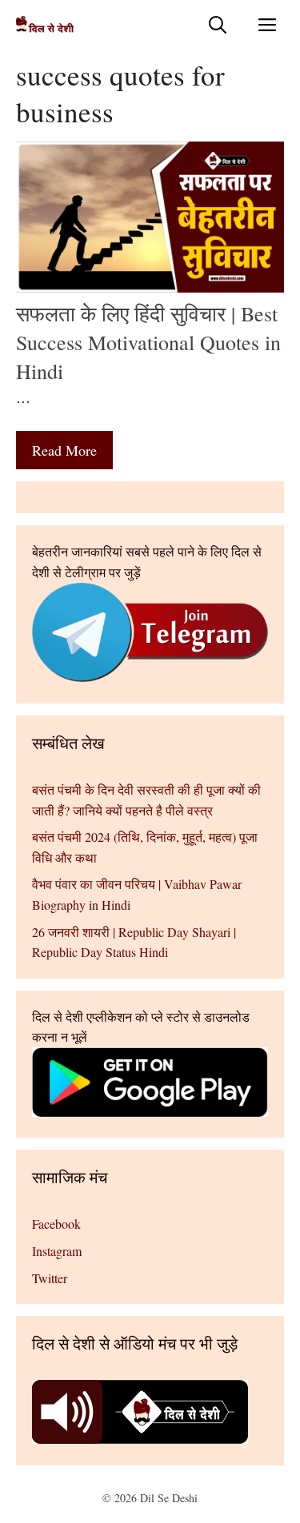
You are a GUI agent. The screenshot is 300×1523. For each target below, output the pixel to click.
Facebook (56, 1223)
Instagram (57, 1250)
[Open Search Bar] (217, 24)
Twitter (49, 1278)
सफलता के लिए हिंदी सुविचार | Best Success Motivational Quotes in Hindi (148, 342)
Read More (64, 450)
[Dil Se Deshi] (45, 24)
